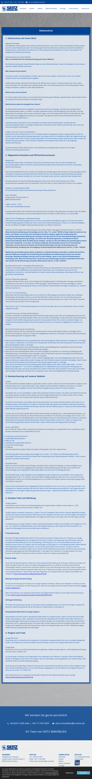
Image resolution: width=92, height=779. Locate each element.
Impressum (85, 8)
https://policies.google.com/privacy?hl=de (19, 677)
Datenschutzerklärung (51, 773)
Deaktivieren (69, 773)
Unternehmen (73, 8)
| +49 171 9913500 (18, 2)
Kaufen (31, 8)
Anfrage (62, 8)
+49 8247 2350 (8, 2)
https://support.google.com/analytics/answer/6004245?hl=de (31, 595)
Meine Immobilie (51, 8)
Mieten (40, 8)
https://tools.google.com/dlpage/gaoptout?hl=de (30, 574)
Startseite (23, 8)
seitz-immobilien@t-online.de (36, 2)
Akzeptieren (83, 773)
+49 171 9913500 (39, 759)
